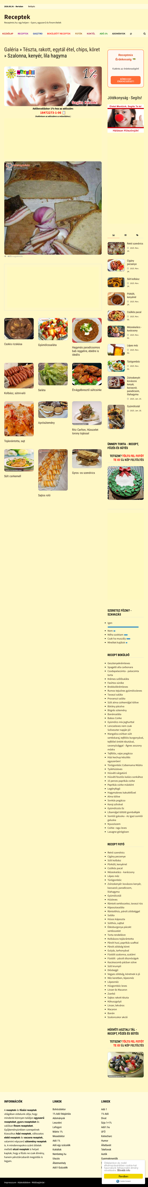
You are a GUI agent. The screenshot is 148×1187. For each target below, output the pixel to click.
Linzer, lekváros (116, 1005)
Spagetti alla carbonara (120, 667)
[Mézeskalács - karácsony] (116, 327)
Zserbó (111, 993)
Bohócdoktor (59, 1109)
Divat (103, 1118)
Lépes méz (132, 345)
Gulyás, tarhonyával (118, 950)
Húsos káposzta (116, 919)
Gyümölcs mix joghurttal (121, 722)
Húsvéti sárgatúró (117, 773)
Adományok (118, 33)
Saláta (42, 390)
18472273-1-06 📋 (53, 112)
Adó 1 (104, 1109)
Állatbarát (106, 1145)
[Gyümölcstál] (116, 406)
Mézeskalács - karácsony (134, 329)
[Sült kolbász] (116, 279)
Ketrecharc (106, 1136)
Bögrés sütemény (117, 710)
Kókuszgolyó (115, 1001)
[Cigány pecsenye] (116, 261)
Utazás (56, 1158)
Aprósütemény (46, 422)
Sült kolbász (133, 278)
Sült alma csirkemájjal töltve (123, 702)
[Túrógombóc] (116, 362)
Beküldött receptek (59, 33)
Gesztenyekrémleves (119, 663)
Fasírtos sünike (116, 682)
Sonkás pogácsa (116, 800)
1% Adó (105, 1113)
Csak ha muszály (117, 638)
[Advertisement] (53, 138)
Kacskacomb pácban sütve (122, 962)
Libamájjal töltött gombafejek (124, 812)
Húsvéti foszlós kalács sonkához (125, 777)
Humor (104, 1140)
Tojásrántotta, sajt (14, 441)
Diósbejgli (113, 970)
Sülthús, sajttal (116, 923)
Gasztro (37, 33)
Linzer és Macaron (117, 989)
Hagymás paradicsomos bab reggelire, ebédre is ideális (86, 351)
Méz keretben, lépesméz (121, 978)
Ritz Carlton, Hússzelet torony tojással (85, 431)
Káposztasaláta (116, 907)
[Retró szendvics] (116, 244)
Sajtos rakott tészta (118, 997)
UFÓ (103, 1131)
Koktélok (57, 1149)
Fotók (78, 33)
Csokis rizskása (13, 344)
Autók (104, 1153)
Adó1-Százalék (60, 1167)
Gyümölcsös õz (116, 808)
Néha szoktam (116, 634)
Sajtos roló (44, 495)
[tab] (114, 235)
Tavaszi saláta (115, 694)
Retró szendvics (135, 243)
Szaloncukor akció (118, 1017)
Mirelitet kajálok (117, 642)
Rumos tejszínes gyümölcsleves (125, 690)
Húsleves (113, 899)
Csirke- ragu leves (117, 827)
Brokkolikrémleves (118, 686)
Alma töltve (114, 796)
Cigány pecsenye (132, 262)
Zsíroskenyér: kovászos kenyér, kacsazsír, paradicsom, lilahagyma (133, 386)
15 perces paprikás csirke (121, 780)
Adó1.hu (105, 1127)
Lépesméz (113, 981)
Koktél (91, 33)
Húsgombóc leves (117, 985)
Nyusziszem (114, 824)
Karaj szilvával (115, 804)
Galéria (11, 49)
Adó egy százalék (61, 1145)
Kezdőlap (7, 33)
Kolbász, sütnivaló (14, 393)
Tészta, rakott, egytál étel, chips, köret (61, 49)
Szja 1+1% (106, 1122)
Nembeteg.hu (59, 1153)
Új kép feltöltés (132, 460)
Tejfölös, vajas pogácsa (120, 753)
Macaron (112, 1009)
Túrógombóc (133, 361)
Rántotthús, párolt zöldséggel (124, 911)
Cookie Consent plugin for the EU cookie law (123, 1181)
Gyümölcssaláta (47, 345)
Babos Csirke (115, 718)
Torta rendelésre (117, 934)
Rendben (123, 1176)
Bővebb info (123, 1170)
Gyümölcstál (133, 406)
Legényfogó (114, 788)
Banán (111, 1013)
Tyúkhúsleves (115, 769)
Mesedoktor (59, 1136)
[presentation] (114, 235)
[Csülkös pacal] (116, 312)
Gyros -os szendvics (83, 473)
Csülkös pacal (134, 312)
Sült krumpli (114, 966)
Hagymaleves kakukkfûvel (122, 792)
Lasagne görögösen (118, 831)
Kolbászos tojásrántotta (121, 938)
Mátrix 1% (58, 1131)
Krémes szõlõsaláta (118, 679)
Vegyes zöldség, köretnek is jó (124, 974)
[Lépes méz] (116, 346)
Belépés (31, 6)
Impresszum (10, 1182)
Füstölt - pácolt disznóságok (123, 958)
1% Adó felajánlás (62, 1113)
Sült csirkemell (12, 476)
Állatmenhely (59, 1162)
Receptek (17, 17)
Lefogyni (57, 1127)
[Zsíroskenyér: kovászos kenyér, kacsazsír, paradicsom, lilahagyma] (116, 378)
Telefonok (106, 1149)
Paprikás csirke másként (121, 784)
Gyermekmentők (109, 1158)
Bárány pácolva (116, 706)
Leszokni (57, 1122)
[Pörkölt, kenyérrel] (116, 294)
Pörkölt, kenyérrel (131, 295)
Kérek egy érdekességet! (125, 80)
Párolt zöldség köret (119, 946)
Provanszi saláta (116, 698)
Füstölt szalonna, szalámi (121, 954)
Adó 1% (104, 33)
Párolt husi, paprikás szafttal (123, 942)
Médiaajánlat (38, 1182)
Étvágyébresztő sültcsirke (86, 390)
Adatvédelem (24, 1182)
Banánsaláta (114, 714)
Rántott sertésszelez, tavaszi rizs (125, 903)
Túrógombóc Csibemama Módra (125, 765)
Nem (110, 630)
